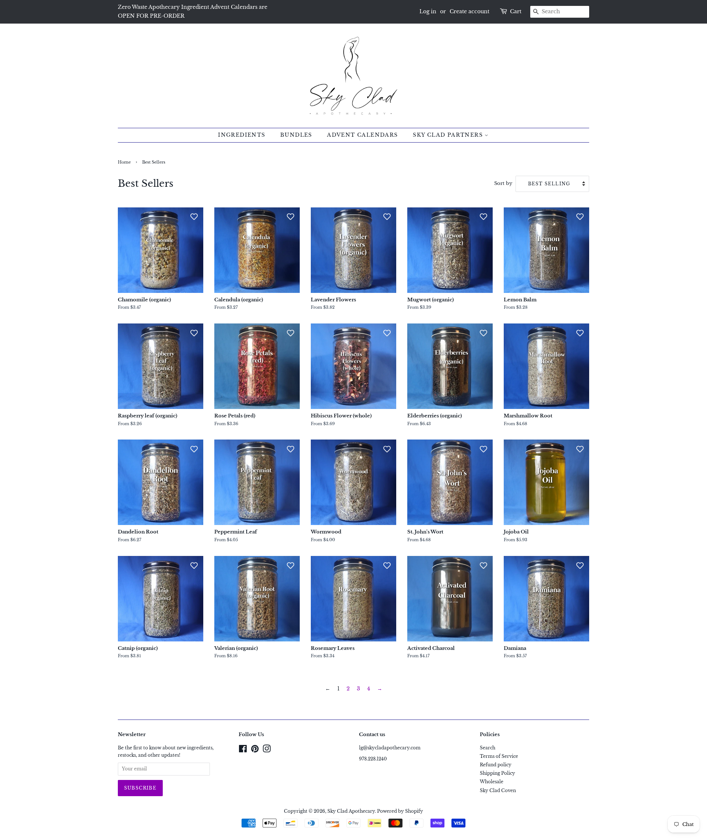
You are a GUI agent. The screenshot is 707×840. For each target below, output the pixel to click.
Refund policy (495, 764)
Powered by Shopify (400, 811)
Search (487, 747)
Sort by (503, 183)
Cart (515, 11)
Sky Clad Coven (498, 790)
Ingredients (241, 135)
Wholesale (491, 781)
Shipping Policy (497, 773)
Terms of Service (499, 756)
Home (124, 162)
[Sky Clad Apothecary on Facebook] (243, 750)
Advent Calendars (362, 135)
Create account (469, 11)
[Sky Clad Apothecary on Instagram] (267, 750)
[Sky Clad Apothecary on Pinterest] (255, 750)
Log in (427, 11)
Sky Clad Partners (449, 135)
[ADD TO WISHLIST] (194, 216)
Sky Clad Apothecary (351, 811)
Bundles (296, 135)
